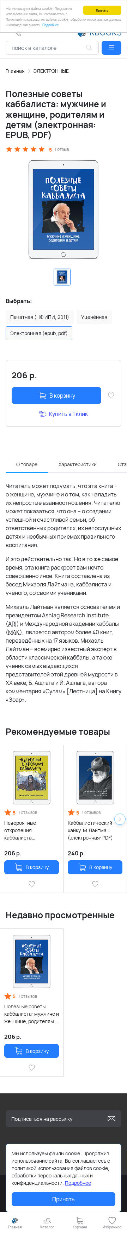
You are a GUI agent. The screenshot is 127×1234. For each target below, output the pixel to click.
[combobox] (52, 48)
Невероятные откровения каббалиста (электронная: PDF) (26, 830)
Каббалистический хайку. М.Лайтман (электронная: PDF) (90, 830)
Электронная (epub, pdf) (39, 333)
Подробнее (50, 24)
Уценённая (94, 317)
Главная (15, 71)
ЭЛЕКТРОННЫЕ (51, 71)
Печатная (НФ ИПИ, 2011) (39, 317)
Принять (102, 10)
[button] (111, 48)
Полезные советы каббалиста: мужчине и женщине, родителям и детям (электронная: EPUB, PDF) (31, 1014)
